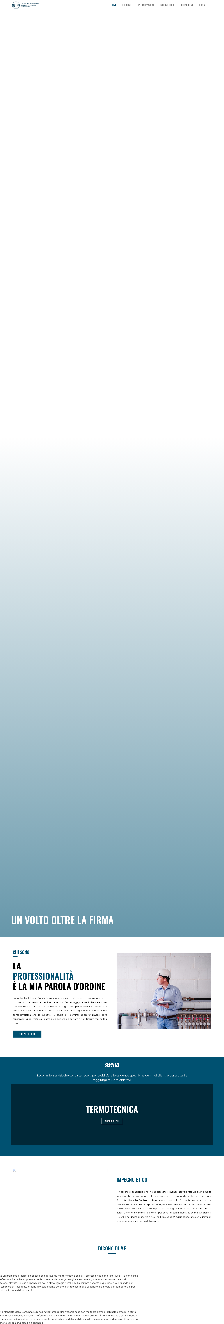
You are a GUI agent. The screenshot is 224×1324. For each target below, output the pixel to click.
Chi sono (126, 5)
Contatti (203, 5)
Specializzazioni (145, 5)
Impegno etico (167, 5)
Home (113, 5)
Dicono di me (187, 5)
